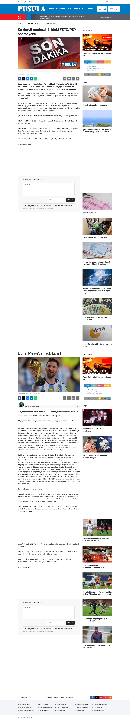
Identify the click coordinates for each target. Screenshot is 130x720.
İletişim (62, 697)
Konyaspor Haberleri (81, 704)
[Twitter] (23, 78)
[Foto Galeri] (111, 2)
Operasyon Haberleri (81, 707)
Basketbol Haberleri (63, 707)
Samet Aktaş (29, 406)
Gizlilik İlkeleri (70, 697)
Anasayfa (23, 24)
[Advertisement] (49, 160)
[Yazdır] (64, 78)
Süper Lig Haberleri (25, 707)
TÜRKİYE (90, 9)
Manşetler (24, 1)
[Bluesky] (27, 78)
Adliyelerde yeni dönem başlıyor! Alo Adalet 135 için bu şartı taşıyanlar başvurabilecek (62, 17)
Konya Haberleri (61, 704)
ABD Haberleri (98, 707)
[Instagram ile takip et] (105, 697)
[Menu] (99, 9)
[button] (69, 78)
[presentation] (24, 17)
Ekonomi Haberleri (43, 710)
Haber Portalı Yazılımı (27, 717)
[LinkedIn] (31, 78)
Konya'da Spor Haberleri (45, 707)
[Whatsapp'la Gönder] (35, 78)
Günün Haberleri (33, 1)
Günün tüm (106, 17)
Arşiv (41, 1)
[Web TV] (107, 2)
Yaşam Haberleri (99, 710)
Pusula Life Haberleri (100, 704)
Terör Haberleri (61, 710)
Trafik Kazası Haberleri (27, 710)
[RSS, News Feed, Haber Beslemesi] (110, 697)
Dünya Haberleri (80, 710)
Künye (56, 697)
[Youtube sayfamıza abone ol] (101, 697)
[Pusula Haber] (32, 9)
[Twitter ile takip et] (78, 406)
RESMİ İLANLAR (80, 9)
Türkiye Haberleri (25, 704)
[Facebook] (19, 78)
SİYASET (70, 9)
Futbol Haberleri (43, 704)
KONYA (51, 9)
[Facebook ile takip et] (92, 697)
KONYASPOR (60, 9)
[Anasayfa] (19, 1)
